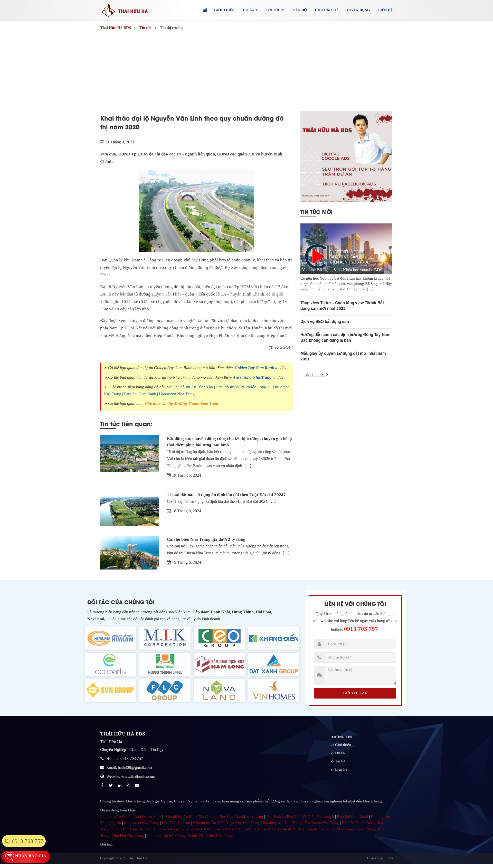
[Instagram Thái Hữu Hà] (128, 785)
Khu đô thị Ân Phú (208, 823)
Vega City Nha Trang (243, 823)
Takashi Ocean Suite (145, 816)
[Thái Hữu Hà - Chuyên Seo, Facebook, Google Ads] (346, 156)
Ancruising (254, 816)
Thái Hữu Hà (137, 858)
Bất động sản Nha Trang (282, 823)
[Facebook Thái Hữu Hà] (102, 785)
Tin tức (340, 761)
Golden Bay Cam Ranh (254, 368)
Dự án (340, 753)
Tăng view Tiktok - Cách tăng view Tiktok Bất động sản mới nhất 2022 (342, 305)
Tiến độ (299, 10)
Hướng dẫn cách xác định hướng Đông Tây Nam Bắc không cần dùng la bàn (345, 337)
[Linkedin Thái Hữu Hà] (120, 785)
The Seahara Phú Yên (283, 816)
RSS (389, 858)
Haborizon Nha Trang (177, 394)
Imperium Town (113, 816)
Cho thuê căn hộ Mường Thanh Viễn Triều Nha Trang (190, 835)
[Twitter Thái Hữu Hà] (111, 785)
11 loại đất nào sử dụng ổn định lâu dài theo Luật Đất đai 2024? (226, 494)
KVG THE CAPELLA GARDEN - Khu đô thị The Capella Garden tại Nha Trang (289, 829)
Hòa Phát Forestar (176, 823)
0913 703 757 (361, 629)
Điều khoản (375, 858)
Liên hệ (385, 10)
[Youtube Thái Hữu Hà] (137, 785)
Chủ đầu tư (326, 10)
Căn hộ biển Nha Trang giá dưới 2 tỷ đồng (206, 539)
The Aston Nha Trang (322, 823)
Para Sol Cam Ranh (140, 394)
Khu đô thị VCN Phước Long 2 (242, 387)
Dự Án (249, 10)
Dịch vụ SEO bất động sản (324, 321)
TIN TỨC (274, 10)
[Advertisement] (246, 71)
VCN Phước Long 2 (318, 816)
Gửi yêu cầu (355, 693)
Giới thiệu (224, 10)
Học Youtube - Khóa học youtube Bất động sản (184, 829)
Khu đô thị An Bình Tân (192, 387)
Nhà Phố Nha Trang (128, 835)
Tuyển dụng (358, 10)
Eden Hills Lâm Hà (127, 829)
